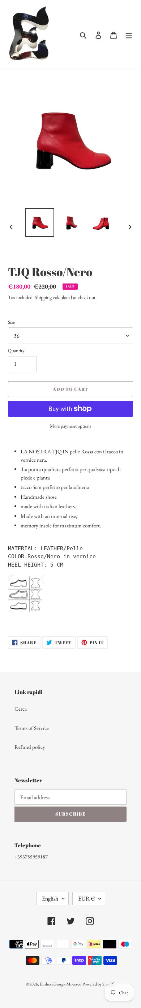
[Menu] (128, 34)
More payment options (70, 426)
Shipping (43, 297)
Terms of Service (31, 728)
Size (11, 322)
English (50, 898)
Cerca (20, 708)
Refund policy (29, 746)
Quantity (16, 350)
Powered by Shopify (98, 984)
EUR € (86, 898)
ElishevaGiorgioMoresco (60, 984)
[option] (39, 222)
